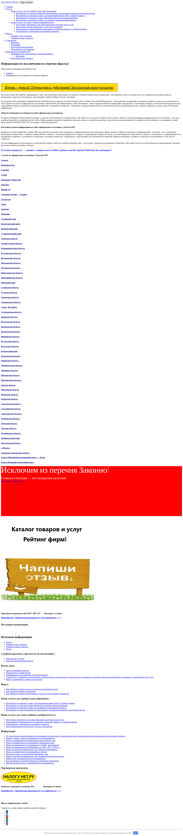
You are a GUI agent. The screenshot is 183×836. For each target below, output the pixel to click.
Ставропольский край (11, 234)
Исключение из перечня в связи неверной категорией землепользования (47, 18)
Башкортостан (7, 165)
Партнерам (15, 45)
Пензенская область (10, 390)
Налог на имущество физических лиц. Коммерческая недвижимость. (35, 756)
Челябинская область (11, 433)
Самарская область (10, 287)
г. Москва (5, 448)
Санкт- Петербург (9, 307)
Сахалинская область (10, 409)
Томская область (9, 428)
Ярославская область (11, 443)
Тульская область (9, 292)
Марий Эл (5, 190)
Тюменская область (10, 297)
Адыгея (4, 160)
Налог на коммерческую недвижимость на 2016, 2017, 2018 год (33, 747)
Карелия (5, 185)
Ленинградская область (12, 365)
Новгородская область (11, 380)
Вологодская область (10, 322)
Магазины (20, 56)
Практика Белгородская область (19, 661)
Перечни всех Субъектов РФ (18, 52)
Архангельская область (11, 243)
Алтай (4, 175)
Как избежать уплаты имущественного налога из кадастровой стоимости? (37, 694)
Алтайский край (8, 219)
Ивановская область (10, 337)
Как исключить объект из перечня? (21, 691)
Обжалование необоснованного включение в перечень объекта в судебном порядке (51, 29)
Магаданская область (10, 263)
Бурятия (5, 170)
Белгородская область (11, 253)
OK (135, 833)
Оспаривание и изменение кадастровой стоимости (37, 31)
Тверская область (9, 423)
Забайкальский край (10, 438)
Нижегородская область (12, 273)
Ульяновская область (10, 302)
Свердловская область (11, 414)
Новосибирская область (11, 278)
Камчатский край (9, 351)
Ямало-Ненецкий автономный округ (17, 462)
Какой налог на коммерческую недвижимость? (26, 759)
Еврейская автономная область (15, 453)
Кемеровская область (10, 356)
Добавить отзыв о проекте (22, 38)
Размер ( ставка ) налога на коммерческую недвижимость (30, 738)
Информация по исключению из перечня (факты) (32, 54)
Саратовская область (10, 404)
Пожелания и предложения (22, 49)
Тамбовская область (10, 419)
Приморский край (9, 229)
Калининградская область (13, 248)
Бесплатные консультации (22, 47)
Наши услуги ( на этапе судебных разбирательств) (32, 22)
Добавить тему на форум (21, 36)
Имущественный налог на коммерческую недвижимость (30, 763)
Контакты (15, 43)
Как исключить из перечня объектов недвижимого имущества (32, 761)
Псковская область (9, 395)
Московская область (10, 375)
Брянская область (9, 317)
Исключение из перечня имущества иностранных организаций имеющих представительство (55, 13)
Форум (9, 34)
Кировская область (10, 361)
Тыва (3, 204)
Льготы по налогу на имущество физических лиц (27, 754)
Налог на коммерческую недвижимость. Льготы (26, 752)
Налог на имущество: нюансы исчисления (24, 679)
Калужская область (10, 341)
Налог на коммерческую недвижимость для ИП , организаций (32, 745)
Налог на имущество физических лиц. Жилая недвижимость (32, 750)
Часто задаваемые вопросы (17, 670)
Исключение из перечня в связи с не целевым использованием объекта (46, 20)
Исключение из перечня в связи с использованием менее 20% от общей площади (50, 16)
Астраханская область (11, 312)
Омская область (8, 385)
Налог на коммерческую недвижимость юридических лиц (30, 741)
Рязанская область (9, 399)
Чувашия (5, 214)
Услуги (9, 9)
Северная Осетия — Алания (14, 194)
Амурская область (9, 239)
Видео (8, 649)
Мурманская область (10, 268)
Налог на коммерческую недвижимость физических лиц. (30, 743)
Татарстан (5, 199)
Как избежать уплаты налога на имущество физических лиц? (32, 689)
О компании (11, 40)
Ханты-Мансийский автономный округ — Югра (23, 457)
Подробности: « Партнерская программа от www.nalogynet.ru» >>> (31, 618)
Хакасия (5, 209)
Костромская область (10, 258)
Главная (9, 7)
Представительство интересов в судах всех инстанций (39, 27)
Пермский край (8, 283)
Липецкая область (9, 370)
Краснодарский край (10, 224)
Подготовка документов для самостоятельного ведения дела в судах (45, 25)
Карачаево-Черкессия (11, 180)
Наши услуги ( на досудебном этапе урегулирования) (33, 11)
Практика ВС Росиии (15, 659)
